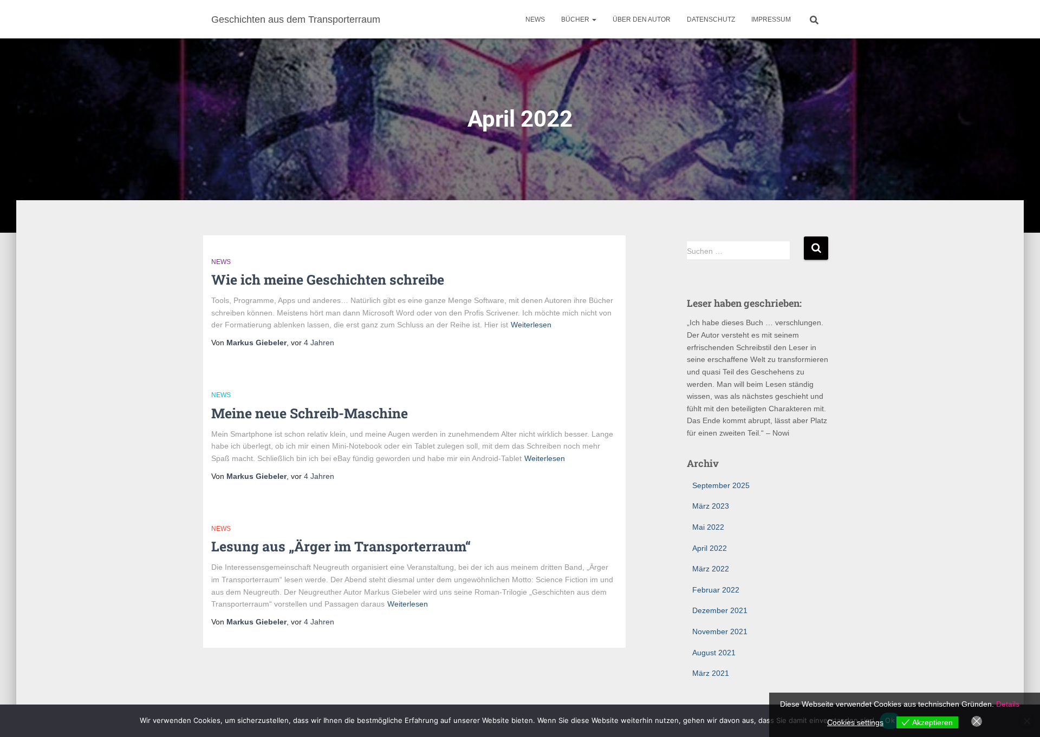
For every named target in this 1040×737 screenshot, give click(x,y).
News (535, 19)
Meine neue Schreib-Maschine (309, 413)
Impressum (771, 19)
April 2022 (709, 548)
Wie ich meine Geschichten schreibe (327, 279)
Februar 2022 (715, 589)
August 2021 (714, 652)
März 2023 (710, 506)
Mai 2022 (708, 527)
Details (1007, 704)
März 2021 (710, 673)
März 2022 (710, 568)
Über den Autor (642, 19)
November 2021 (720, 631)
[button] (593, 19)
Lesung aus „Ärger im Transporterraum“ (341, 546)
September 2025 (721, 485)
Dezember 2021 (720, 610)
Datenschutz (711, 19)
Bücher (576, 19)
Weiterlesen (531, 324)
